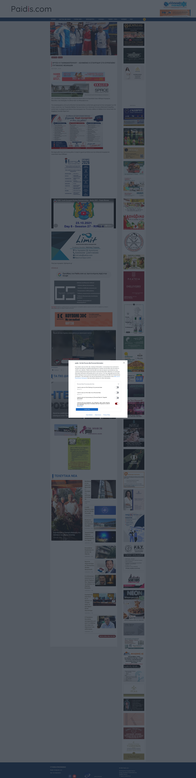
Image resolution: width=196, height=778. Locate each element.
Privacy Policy (106, 414)
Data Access (98, 414)
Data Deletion (89, 414)
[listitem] (98, 384)
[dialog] (98, 389)
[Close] (124, 363)
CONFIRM (87, 409)
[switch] (117, 387)
